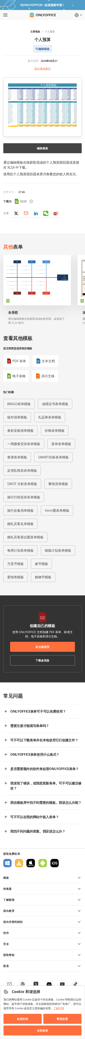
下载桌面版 (42, 660)
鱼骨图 (13, 312)
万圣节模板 (15, 563)
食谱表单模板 (17, 457)
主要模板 (35, 31)
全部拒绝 (22, 1019)
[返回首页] (42, 14)
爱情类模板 (15, 577)
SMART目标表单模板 (53, 457)
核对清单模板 (17, 417)
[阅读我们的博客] (23, 984)
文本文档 (48, 361)
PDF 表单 (19, 361)
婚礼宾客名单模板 (20, 523)
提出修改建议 (42, 68)
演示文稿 (47, 376)
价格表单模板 (55, 430)
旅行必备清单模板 (20, 510)
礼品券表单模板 (49, 417)
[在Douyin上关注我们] (75, 984)
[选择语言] (78, 14)
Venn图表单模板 (57, 510)
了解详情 (58, 1008)
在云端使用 (42, 647)
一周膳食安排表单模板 (23, 444)
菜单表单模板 (61, 444)
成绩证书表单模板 (55, 404)
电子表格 (19, 376)
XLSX (23, 201)
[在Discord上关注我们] (49, 984)
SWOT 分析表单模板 (22, 484)
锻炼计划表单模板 (58, 550)
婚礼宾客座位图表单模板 (25, 537)
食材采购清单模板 (20, 430)
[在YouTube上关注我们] (62, 984)
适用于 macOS (30, 863)
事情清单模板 (58, 484)
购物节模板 (43, 577)
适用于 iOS (54, 863)
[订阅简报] (9, 984)
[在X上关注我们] (36, 984)
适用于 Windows (7, 863)
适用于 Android (42, 863)
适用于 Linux (19, 863)
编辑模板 (42, 148)
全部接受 (42, 1030)
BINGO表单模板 (19, 404)
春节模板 (41, 563)
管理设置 (62, 1019)
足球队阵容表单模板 (22, 470)
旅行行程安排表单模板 (23, 497)
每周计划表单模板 (20, 550)
